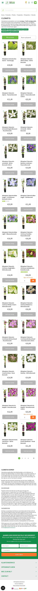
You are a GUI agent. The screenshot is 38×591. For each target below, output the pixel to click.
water (5, 27)
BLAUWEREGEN (14, 31)
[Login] (29, 2)
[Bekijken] (35, 2)
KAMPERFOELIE (5, 31)
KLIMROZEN (11, 29)
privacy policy (28, 541)
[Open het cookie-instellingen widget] (3, 588)
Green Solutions (19, 583)
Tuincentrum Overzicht (19, 585)
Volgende (34, 460)
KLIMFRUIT (4, 29)
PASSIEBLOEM (19, 29)
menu (2, 2)
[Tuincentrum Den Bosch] (10, 2)
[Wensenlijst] (32, 2)
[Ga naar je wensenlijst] (32, 2)
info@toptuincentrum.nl (9, 527)
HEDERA (26, 29)
